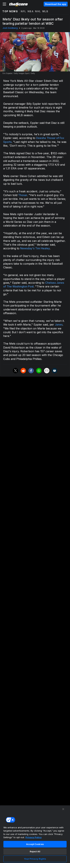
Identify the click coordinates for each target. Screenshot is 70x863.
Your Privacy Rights (35, 858)
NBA (31, 11)
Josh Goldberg (10, 28)
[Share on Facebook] (31, 370)
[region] (35, 834)
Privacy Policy (33, 837)
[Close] (63, 809)
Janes (59, 324)
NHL (38, 11)
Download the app (55, 4)
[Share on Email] (46, 370)
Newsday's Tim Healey (35, 248)
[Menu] (4, 4)
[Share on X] (15, 370)
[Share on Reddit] (23, 370)
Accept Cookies (35, 844)
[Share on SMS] (54, 370)
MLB (45, 11)
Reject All (35, 851)
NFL (23, 11)
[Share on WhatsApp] (39, 370)
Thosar (22, 195)
